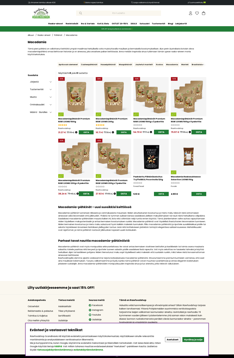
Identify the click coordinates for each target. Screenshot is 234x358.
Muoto (33, 97)
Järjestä (34, 81)
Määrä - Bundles (38, 112)
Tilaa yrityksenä (66, 311)
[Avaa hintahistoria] (76, 132)
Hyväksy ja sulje (193, 339)
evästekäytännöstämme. (88, 349)
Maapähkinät (125, 64)
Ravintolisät (72, 23)
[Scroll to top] (117, 356)
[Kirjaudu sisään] (190, 13)
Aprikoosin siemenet (68, 64)
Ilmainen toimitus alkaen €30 (43, 2)
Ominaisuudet (37, 104)
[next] (207, 65)
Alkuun (31, 35)
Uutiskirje (63, 320)
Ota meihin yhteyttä (38, 320)
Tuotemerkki (36, 89)
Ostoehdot (33, 306)
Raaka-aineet (55, 23)
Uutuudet (145, 23)
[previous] (57, 65)
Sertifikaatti (64, 315)
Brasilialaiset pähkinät (202, 64)
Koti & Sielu (103, 23)
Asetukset (172, 339)
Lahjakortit (181, 23)
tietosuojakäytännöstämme (54, 349)
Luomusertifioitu (197, 2)
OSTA (161, 132)
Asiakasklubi (64, 306)
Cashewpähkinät (89, 64)
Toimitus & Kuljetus (38, 315)
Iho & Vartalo (88, 23)
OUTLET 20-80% (120, 23)
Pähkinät (58, 35)
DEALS (134, 23)
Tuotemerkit (158, 23)
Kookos (159, 64)
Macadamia (71, 35)
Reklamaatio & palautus (40, 311)
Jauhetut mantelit (144, 64)
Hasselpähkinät (108, 64)
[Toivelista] (197, 13)
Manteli (184, 64)
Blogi (170, 23)
